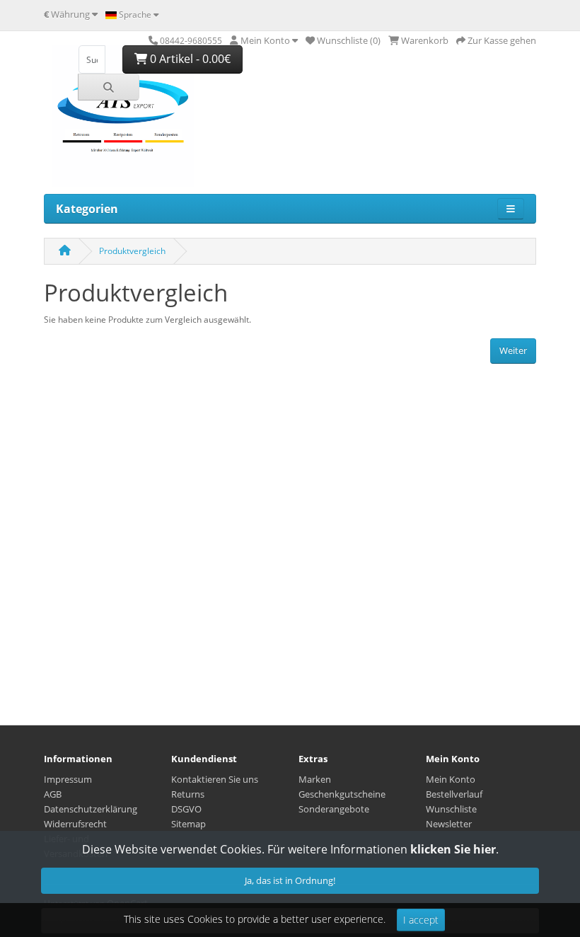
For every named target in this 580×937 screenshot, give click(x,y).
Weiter (513, 350)
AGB (53, 794)
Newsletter (449, 823)
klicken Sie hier (453, 849)
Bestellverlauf (454, 794)
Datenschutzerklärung (90, 809)
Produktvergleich (132, 251)
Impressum (68, 779)
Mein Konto (450, 779)
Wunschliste (451, 809)
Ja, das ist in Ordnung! (290, 880)
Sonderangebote (333, 809)
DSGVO (186, 809)
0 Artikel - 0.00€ (189, 59)
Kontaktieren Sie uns (214, 779)
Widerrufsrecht (75, 823)
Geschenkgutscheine (341, 794)
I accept (421, 919)
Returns (187, 794)
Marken (314, 779)
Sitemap (188, 823)
